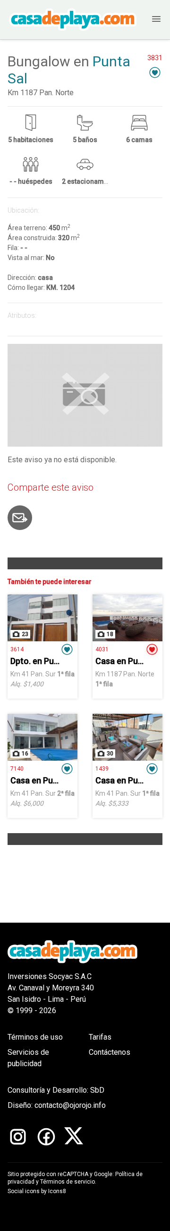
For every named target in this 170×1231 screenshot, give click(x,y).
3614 (17, 649)
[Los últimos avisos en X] (73, 1136)
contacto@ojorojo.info (70, 1105)
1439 (102, 768)
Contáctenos (109, 1052)
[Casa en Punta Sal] (127, 617)
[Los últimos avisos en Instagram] (18, 1136)
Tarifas (100, 1037)
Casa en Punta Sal (129, 661)
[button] (154, 72)
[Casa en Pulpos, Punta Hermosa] (42, 737)
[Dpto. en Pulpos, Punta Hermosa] (42, 617)
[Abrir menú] (149, 20)
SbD (97, 1090)
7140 (17, 768)
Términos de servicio (67, 1181)
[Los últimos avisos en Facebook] (46, 1136)
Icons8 (57, 1191)
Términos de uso (35, 1037)
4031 (102, 649)
